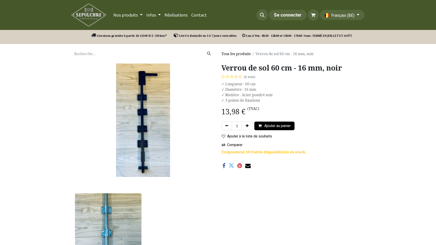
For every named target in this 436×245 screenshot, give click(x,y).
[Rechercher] (209, 53)
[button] (262, 15)
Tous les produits (236, 53)
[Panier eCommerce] (313, 15)
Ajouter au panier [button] (277, 126)
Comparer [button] (235, 145)
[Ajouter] (247, 126)
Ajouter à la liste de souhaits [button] (249, 136)
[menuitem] (127, 15)
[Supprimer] (226, 126)
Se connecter (288, 15)
